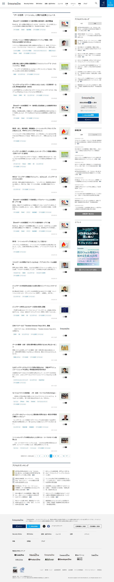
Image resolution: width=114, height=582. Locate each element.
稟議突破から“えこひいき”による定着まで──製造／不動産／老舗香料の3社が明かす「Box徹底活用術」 (57, 502)
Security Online (28, 3)
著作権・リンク (48, 570)
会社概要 (70, 570)
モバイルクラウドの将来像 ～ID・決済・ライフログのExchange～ (34, 393)
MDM (24, 273)
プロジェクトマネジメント (40, 50)
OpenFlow (41, 380)
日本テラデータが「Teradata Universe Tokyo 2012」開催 (31, 326)
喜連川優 (25, 427)
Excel (23, 29)
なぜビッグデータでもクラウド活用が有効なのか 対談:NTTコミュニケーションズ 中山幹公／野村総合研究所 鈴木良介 (34, 368)
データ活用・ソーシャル (39, 29)
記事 (66, 3)
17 (66, 456)
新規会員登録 (88, 115)
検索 (15, 74)
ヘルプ (41, 570)
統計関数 (29, 29)
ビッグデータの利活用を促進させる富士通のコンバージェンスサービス (34, 287)
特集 (79, 3)
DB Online (39, 3)
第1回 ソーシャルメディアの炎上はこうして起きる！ (29, 241)
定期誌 (29, 541)
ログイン (89, 119)
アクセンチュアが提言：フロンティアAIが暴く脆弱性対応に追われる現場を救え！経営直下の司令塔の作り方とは (88, 142)
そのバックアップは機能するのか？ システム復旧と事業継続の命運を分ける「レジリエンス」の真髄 (58, 495)
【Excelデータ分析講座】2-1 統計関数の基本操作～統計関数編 (32, 21)
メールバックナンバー (89, 110)
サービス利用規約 (78, 570)
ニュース (60, 3)
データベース (17, 164)
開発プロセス (52, 50)
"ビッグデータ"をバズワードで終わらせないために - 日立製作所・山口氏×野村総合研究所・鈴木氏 (34, 85)
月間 (95, 23)
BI (24, 95)
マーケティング (24, 448)
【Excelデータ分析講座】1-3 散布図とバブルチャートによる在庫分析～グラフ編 (34, 201)
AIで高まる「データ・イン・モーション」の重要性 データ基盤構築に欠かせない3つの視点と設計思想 (27, 487)
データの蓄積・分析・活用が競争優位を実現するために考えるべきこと (34, 345)
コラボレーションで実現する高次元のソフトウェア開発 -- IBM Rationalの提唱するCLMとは (32, 41)
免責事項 (64, 570)
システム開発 (17, 50)
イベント (73, 3)
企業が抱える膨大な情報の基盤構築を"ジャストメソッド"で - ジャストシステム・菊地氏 (34, 64)
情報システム (17, 357)
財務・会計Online (50, 3)
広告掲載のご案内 (95, 526)
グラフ (28, 212)
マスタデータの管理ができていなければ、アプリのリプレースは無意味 (34, 263)
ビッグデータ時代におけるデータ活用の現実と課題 (28, 307)
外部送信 (99, 570)
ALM (20, 53)
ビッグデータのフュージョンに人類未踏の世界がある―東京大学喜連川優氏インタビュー (34, 415)
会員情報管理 (57, 570)
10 (58, 456)
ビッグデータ (21, 74)
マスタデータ (17, 273)
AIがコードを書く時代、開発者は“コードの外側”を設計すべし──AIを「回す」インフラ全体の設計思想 (27, 502)
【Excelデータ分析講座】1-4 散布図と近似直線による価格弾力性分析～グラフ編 (34, 106)
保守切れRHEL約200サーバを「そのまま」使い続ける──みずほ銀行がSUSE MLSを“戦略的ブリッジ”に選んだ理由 (27, 473)
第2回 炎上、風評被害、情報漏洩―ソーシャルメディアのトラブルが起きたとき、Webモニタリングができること (34, 129)
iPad (27, 401)
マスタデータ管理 (41, 273)
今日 (82, 23)
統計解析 (34, 212)
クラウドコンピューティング (21, 380)
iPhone (22, 401)
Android (33, 401)
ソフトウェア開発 (27, 50)
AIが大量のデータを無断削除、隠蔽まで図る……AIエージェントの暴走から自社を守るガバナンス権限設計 (27, 495)
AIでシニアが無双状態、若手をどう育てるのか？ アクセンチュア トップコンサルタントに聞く (58, 473)
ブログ (85, 3)
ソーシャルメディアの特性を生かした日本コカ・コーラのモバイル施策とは (34, 438)
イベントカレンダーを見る (89, 270)
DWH (20, 95)
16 (63, 456)
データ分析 (16, 29)
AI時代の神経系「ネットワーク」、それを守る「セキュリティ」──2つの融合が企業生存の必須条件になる (27, 480)
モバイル (16, 401)
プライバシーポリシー (90, 570)
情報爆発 (31, 427)
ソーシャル (33, 448)
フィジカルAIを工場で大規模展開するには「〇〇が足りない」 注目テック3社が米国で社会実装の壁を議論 (58, 480)
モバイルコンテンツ (42, 401)
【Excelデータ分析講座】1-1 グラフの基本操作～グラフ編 (31, 222)
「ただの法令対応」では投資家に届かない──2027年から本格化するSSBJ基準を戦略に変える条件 (88, 208)
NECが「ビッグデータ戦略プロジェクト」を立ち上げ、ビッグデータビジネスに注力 (34, 178)
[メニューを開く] (3, 3)
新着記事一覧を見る (88, 214)
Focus (15, 53)
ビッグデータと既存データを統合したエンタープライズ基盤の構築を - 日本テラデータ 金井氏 (34, 152)
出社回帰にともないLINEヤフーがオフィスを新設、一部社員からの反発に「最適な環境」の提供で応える (58, 487)
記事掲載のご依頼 (81, 526)
